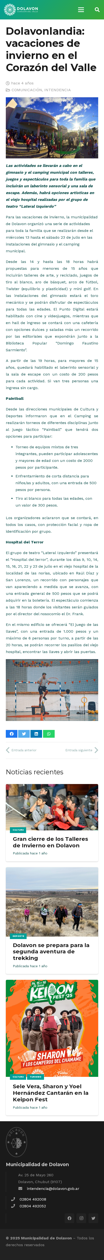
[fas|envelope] (22, 1188)
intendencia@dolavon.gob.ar (53, 1188)
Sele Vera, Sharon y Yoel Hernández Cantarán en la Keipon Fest (51, 1093)
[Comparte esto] (11, 734)
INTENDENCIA (57, 90)
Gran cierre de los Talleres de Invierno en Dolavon (50, 842)
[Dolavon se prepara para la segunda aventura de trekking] (52, 870)
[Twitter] (93, 1218)
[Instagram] (81, 1218)
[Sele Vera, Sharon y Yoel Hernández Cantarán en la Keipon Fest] (52, 983)
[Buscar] (97, 9)
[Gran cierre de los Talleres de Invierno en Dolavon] (52, 787)
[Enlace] (21, 10)
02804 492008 (33, 1199)
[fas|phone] (15, 1199)
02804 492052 (33, 1206)
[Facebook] (69, 1218)
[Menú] (81, 10)
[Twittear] (24, 734)
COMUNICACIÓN (27, 90)
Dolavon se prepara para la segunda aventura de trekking (51, 952)
